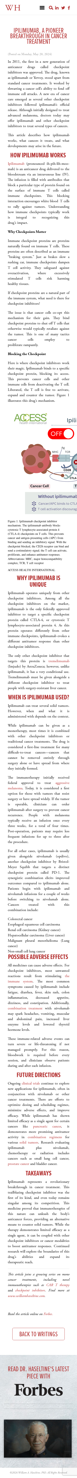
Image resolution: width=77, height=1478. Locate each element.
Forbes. (49, 1314)
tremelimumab (58, 661)
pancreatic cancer (47, 1126)
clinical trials (31, 1083)
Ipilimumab (16, 163)
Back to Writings (38, 1334)
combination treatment (25, 1008)
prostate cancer (18, 1163)
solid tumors (29, 1142)
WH (13, 8)
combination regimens (45, 1137)
